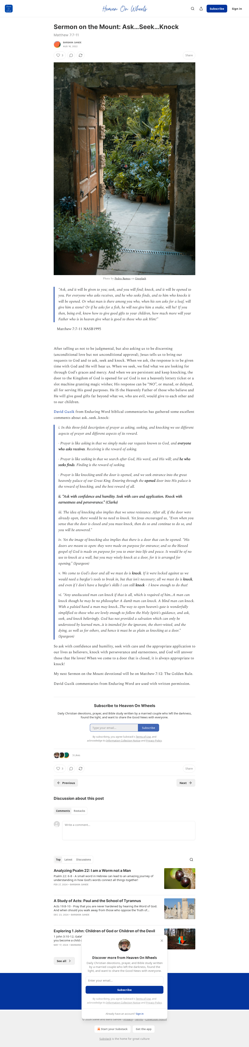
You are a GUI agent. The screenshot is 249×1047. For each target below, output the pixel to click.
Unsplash (140, 278)
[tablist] (70, 811)
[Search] (192, 8)
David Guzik (64, 412)
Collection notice (156, 1019)
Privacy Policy (154, 1002)
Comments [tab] (63, 811)
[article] (124, 880)
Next (183, 783)
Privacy (128, 1019)
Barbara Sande (72, 42)
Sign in (237, 9)
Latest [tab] (68, 859)
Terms (139, 1019)
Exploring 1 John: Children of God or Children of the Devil (104, 931)
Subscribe (217, 9)
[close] (162, 941)
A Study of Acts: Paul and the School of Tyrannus (97, 901)
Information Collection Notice (123, 1002)
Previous (68, 783)
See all (61, 961)
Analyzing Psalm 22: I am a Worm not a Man (92, 870)
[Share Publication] (201, 8)
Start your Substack (114, 1029)
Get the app (144, 1029)
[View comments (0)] (71, 55)
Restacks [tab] (79, 811)
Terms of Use (143, 998)
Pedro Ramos (123, 278)
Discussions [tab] (83, 859)
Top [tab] (58, 859)
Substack (105, 1039)
